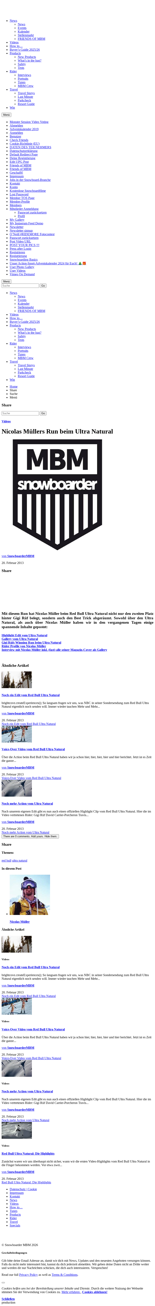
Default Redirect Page (24, 154)
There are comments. (30, 836)
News (13, 20)
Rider (13, 71)
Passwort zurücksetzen (32, 212)
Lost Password (19, 194)
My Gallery (17, 219)
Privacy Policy (28, 1274)
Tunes (21, 82)
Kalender (23, 31)
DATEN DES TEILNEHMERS (30, 147)
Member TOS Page (22, 198)
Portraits (23, 78)
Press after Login (20, 248)
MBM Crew (26, 86)
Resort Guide (26, 104)
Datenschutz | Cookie (23, 1189)
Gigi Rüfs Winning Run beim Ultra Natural (31, 642)
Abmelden (16, 125)
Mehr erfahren (71, 1292)
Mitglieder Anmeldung (24, 209)
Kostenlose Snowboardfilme (28, 190)
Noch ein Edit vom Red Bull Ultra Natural (31, 695)
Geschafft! (16, 172)
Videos (14, 42)
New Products (27, 57)
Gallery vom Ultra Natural (20, 639)
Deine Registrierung (22, 158)
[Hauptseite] (25, 10)
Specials (15, 1225)
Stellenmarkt (26, 35)
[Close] (3, 1282)
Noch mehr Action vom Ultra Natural (27, 803)
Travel (14, 89)
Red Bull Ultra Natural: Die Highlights (28, 1153)
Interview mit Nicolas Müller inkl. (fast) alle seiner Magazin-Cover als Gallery (54, 649)
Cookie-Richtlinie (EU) (25, 143)
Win (12, 107)
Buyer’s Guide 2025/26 (25, 49)
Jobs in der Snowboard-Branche (30, 180)
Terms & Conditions (65, 1274)
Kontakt (15, 183)
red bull (6, 860)
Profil (21, 216)
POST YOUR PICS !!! (24, 245)
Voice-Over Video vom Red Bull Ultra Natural (33, 749)
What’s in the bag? (29, 60)
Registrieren (17, 252)
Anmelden (16, 132)
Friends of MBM (20, 165)
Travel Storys (26, 93)
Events (22, 28)
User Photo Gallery (22, 267)
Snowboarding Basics (24, 259)
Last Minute (25, 96)
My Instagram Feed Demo (26, 223)
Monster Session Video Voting (29, 122)
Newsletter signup (21, 230)
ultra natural (19, 860)
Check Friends (19, 140)
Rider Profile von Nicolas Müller (24, 646)
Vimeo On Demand (22, 274)
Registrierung (18, 256)
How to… (16, 46)
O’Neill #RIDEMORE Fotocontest (32, 234)
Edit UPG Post (19, 161)
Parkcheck (24, 100)
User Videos (17, 270)
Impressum (17, 176)
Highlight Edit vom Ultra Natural (24, 635)
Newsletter (16, 227)
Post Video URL (20, 241)
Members (16, 205)
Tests (21, 67)
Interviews (24, 75)
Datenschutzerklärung (24, 151)
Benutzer (15, 136)
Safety (22, 64)
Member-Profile (20, 201)
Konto (14, 187)
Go (43, 285)
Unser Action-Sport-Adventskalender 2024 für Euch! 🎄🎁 (48, 263)
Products (15, 53)
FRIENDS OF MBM (31, 38)
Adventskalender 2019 (24, 129)
